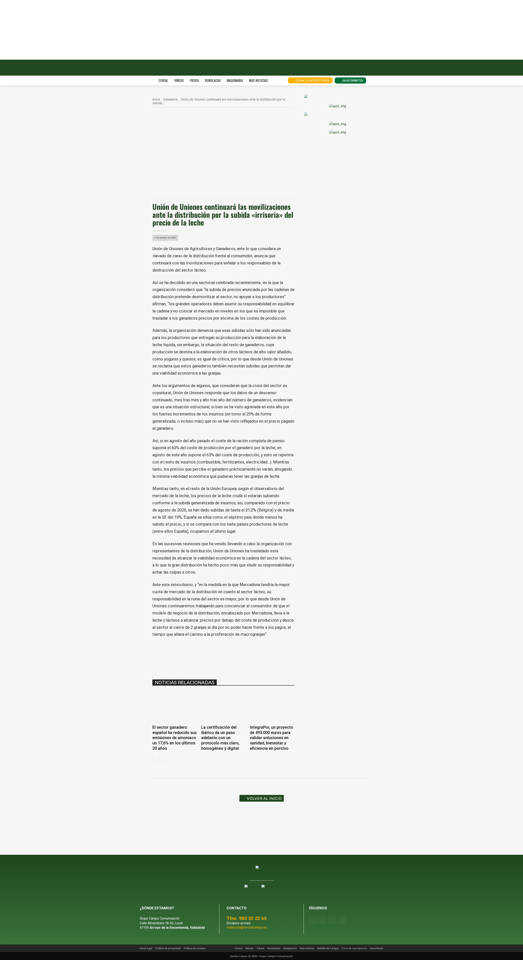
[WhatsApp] (212, 663)
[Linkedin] (221, 663)
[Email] (230, 663)
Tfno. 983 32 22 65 (247, 918)
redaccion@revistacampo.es (247, 927)
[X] (202, 663)
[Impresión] (240, 663)
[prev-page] (155, 759)
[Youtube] (333, 920)
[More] (249, 663)
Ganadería (170, 99)
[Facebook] (193, 663)
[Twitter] (343, 920)
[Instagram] (323, 920)
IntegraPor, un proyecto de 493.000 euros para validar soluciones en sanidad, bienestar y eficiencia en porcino (271, 738)
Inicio (156, 99)
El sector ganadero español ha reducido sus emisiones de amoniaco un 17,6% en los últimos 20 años (174, 738)
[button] (279, 80)
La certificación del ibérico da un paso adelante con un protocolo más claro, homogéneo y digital (220, 738)
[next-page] (161, 759)
